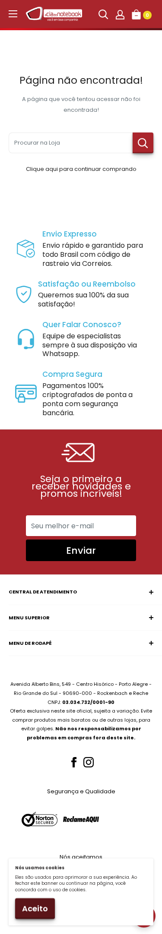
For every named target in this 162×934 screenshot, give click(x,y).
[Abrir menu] (13, 13)
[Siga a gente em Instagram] (88, 762)
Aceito (35, 908)
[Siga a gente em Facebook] (74, 762)
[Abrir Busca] (103, 14)
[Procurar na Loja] (143, 143)
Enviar (81, 550)
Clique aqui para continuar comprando (81, 169)
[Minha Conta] (120, 14)
